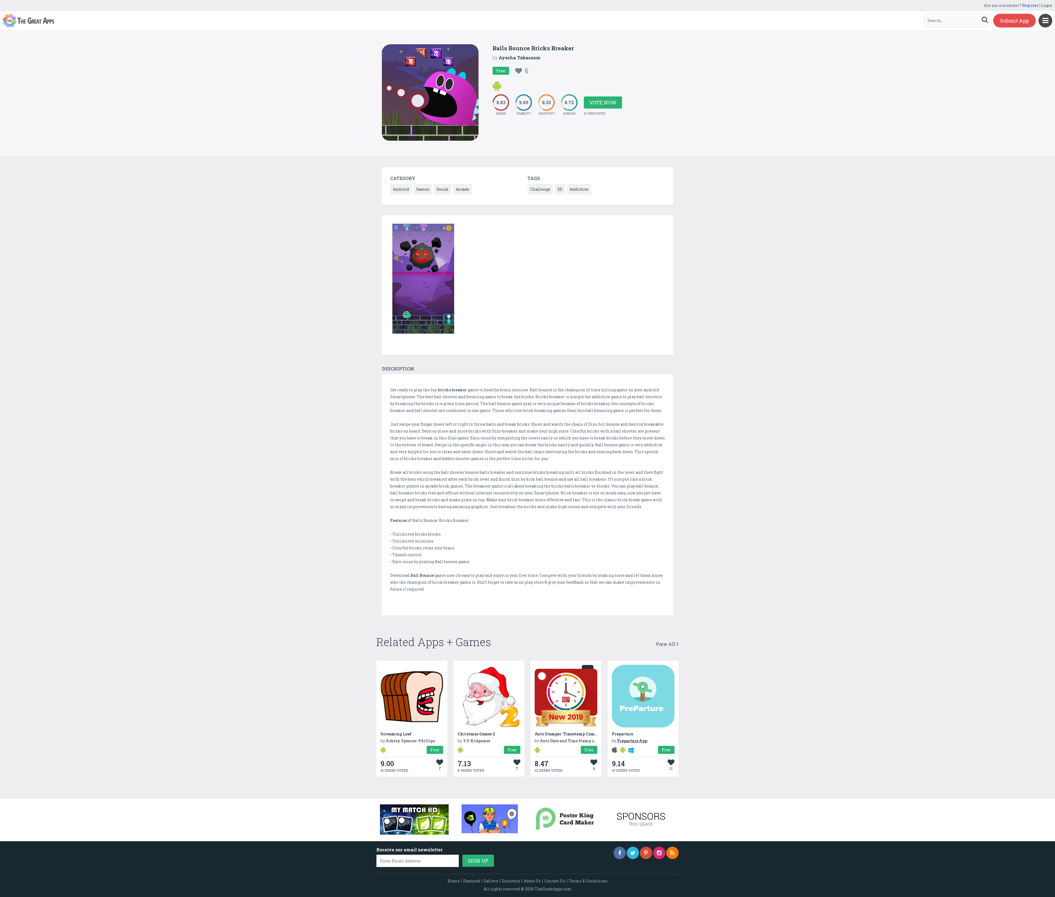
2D (559, 189)
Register (1030, 5)
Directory (511, 881)
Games (422, 189)
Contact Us (554, 881)
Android (401, 189)
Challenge (540, 189)
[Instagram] (659, 853)
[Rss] (672, 853)
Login (1046, 5)
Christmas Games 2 (476, 734)
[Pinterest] (646, 853)
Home (454, 881)
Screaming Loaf (396, 734)
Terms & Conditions (588, 881)
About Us (532, 881)
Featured (471, 881)
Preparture (622, 734)
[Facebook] (619, 853)
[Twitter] (633, 853)
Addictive (579, 189)
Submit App (1014, 20)
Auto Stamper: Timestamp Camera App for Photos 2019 (588, 734)
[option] (423, 280)
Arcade (462, 189)
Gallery (491, 881)
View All (666, 644)
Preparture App (632, 740)
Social (443, 189)
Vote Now (603, 102)
